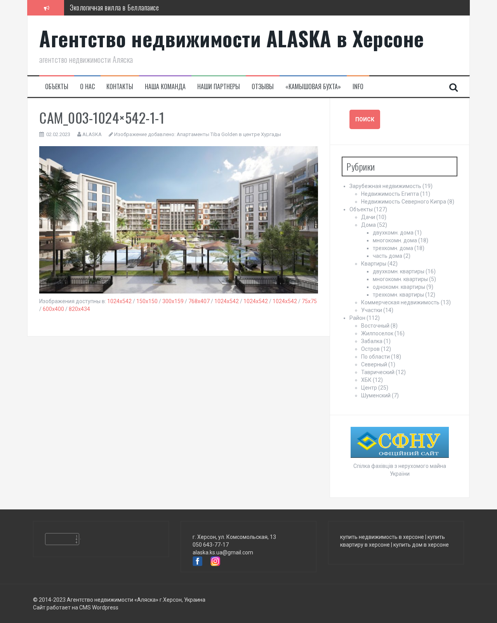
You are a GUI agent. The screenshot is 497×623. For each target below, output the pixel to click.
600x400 (53, 309)
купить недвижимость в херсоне (382, 537)
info (358, 86)
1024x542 (119, 301)
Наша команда (165, 86)
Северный (374, 364)
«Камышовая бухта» (313, 86)
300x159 (173, 301)
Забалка (371, 341)
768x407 (199, 301)
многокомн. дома (395, 240)
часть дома (387, 256)
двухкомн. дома (393, 233)
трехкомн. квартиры (398, 295)
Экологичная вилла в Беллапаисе (114, 7)
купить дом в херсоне (421, 545)
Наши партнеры (218, 86)
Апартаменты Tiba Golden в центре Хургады (229, 134)
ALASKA (92, 134)
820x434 (79, 309)
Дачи (368, 217)
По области (375, 357)
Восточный (375, 326)
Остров (370, 349)
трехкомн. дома (393, 248)
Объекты (56, 86)
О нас (87, 86)
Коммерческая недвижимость (400, 302)
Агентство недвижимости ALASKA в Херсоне (231, 38)
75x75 (309, 301)
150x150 (147, 301)
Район (357, 318)
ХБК (366, 380)
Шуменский (376, 395)
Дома (368, 225)
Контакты (119, 86)
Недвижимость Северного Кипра (403, 201)
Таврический (377, 372)
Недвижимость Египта (390, 194)
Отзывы (263, 86)
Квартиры (373, 264)
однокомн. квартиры (399, 287)
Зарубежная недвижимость (385, 186)
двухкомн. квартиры (398, 271)
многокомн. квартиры (400, 279)
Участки (371, 310)
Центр (369, 388)
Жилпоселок (377, 333)
